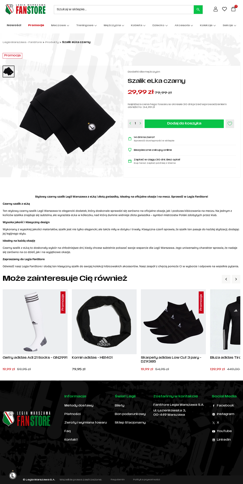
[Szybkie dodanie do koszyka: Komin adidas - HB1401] (130, 348)
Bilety (119, 405)
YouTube (224, 431)
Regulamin (118, 480)
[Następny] (236, 279)
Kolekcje (206, 25)
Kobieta (136, 25)
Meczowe (58, 25)
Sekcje (228, 25)
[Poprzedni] (226, 279)
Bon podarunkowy (130, 414)
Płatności (72, 414)
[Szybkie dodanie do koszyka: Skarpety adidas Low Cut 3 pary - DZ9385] (200, 348)
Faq (67, 431)
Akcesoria (182, 25)
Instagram (225, 414)
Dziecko (158, 25)
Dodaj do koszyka (184, 123)
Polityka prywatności (146, 480)
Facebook (225, 405)
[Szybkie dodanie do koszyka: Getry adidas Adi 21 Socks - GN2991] (61, 348)
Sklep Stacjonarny (130, 422)
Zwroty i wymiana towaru (85, 422)
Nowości (14, 25)
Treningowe (84, 25)
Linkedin (224, 439)
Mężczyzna (112, 25)
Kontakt (71, 439)
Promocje (36, 25)
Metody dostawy (78, 405)
